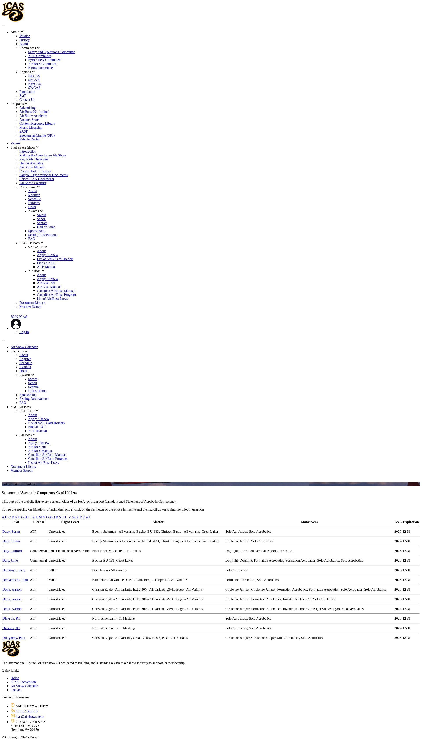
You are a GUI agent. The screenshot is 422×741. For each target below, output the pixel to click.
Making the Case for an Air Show (42, 155)
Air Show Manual (31, 167)
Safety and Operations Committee (51, 52)
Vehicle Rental (29, 139)
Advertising (27, 108)
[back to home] (13, 20)
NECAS (34, 76)
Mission (24, 36)
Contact (16, 690)
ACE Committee (39, 56)
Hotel (32, 207)
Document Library (32, 302)
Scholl (41, 219)
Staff (22, 95)
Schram (42, 223)
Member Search (30, 306)
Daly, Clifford (12, 551)
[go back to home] (11, 655)
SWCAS (34, 88)
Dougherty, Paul (13, 638)
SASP (23, 131)
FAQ (31, 239)
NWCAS (34, 84)
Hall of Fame (46, 227)
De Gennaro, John (15, 580)
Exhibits (34, 203)
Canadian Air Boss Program (56, 295)
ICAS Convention (23, 682)
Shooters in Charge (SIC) (37, 135)
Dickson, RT (11, 618)
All (88, 517)
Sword (41, 215)
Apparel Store (29, 119)
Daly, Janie (10, 560)
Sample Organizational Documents (43, 175)
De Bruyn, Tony (13, 570)
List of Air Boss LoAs (52, 298)
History (24, 40)
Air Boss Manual (49, 287)
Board (23, 44)
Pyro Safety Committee (44, 60)
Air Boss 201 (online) (34, 111)
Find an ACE (46, 263)
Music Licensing (30, 127)
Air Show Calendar (32, 183)
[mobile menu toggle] (3, 25)
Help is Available (31, 163)
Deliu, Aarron (12, 589)
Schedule (34, 199)
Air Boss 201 (46, 283)
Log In (24, 332)
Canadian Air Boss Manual (56, 291)
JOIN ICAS (19, 316)
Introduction (27, 151)
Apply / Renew (47, 255)
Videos (15, 143)
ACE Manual (46, 267)
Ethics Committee (40, 68)
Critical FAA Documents (36, 179)
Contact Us (27, 99)
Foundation (27, 92)
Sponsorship (36, 231)
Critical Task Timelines (35, 171)
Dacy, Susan (11, 531)
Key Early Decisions (33, 159)
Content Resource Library (37, 123)
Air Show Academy (33, 115)
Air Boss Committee (42, 64)
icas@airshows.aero (29, 716)
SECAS (33, 80)
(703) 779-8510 (26, 711)
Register (34, 195)
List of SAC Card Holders (55, 259)
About (32, 191)
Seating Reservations (42, 235)
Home (15, 678)
